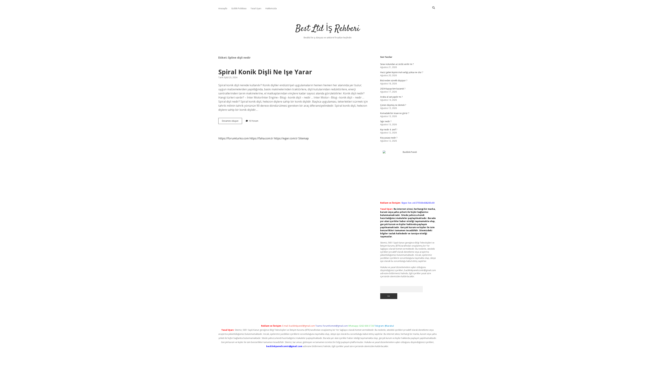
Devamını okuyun (232, 121)
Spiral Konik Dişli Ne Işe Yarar (265, 71)
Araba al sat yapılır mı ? (391, 96)
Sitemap (303, 138)
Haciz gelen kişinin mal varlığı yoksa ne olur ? (401, 72)
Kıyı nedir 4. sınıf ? (388, 129)
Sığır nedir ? (385, 121)
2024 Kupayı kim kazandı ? (392, 88)
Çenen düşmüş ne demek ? (393, 105)
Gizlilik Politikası (238, 8)
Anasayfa (222, 8)
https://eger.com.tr (286, 138)
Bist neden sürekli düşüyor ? (393, 80)
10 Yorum (253, 120)
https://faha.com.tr (261, 138)
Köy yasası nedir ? (388, 137)
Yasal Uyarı (256, 8)
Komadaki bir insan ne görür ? (394, 113)
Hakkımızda (271, 8)
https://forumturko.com (233, 138)
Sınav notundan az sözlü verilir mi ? (397, 64)
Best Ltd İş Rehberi (327, 29)
